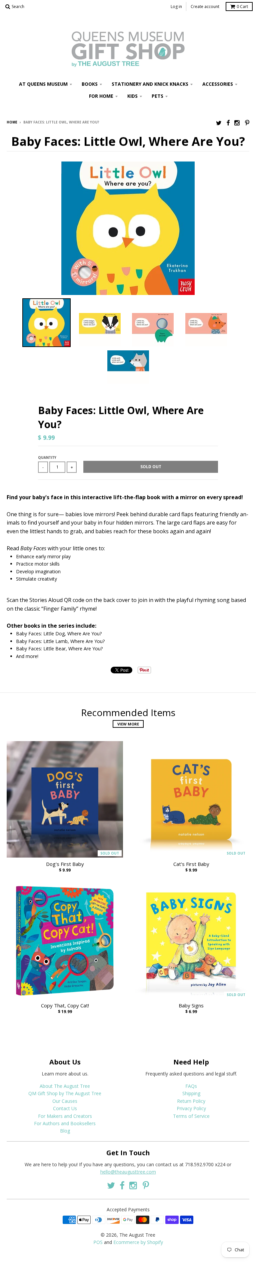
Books (90, 84)
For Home (101, 96)
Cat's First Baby (191, 864)
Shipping (191, 1093)
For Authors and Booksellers (65, 1123)
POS (98, 1242)
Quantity (47, 457)
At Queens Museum (43, 84)
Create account (205, 6)
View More (128, 723)
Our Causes (64, 1101)
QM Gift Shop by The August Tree (64, 1093)
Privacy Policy (191, 1108)
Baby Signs (191, 1005)
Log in (176, 6)
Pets (157, 96)
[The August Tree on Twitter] (219, 122)
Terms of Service (191, 1116)
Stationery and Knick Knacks (150, 84)
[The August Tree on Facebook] (228, 122)
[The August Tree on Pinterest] (247, 122)
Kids (132, 96)
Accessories (217, 84)
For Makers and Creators (65, 1116)
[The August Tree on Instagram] (237, 122)
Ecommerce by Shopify (138, 1242)
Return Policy (191, 1101)
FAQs (191, 1086)
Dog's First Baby (65, 864)
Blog (65, 1131)
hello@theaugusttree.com (128, 1172)
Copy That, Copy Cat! (65, 1005)
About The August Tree (65, 1086)
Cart (242, 6)
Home (12, 122)
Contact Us (65, 1108)
